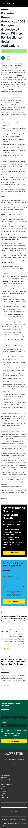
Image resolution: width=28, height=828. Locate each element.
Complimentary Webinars (7, 780)
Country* (5, 584)
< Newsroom (4, 9)
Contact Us (4, 782)
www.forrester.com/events (16, 493)
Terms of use (5, 819)
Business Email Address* (8, 576)
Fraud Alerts (4, 793)
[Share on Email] (8, 58)
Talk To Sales (14, 805)
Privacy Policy (13, 819)
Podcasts (3, 791)
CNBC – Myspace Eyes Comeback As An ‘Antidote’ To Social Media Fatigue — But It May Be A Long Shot (14, 663)
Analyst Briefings (5, 775)
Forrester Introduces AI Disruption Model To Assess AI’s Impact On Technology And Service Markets (14, 618)
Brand (2, 795)
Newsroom (4, 777)
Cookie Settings (22, 819)
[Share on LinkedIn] (3, 58)
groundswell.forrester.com (8, 184)
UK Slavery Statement (6, 798)
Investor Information (6, 784)
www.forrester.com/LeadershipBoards (12, 487)
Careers (3, 786)
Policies (3, 789)
